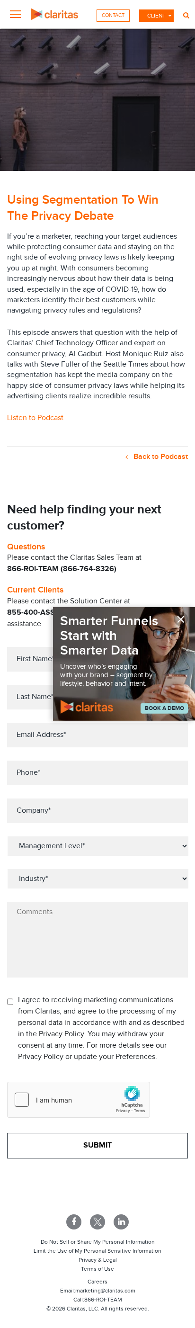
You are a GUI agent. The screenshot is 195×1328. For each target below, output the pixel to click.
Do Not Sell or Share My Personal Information (98, 1242)
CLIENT (156, 15)
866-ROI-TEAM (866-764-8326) (61, 569)
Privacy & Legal (98, 1260)
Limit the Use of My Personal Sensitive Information (97, 1251)
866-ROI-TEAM (103, 1299)
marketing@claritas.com (105, 1290)
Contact (113, 15)
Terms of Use (97, 1269)
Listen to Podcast (35, 417)
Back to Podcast (160, 456)
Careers (97, 1281)
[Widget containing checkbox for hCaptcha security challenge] (78, 1100)
